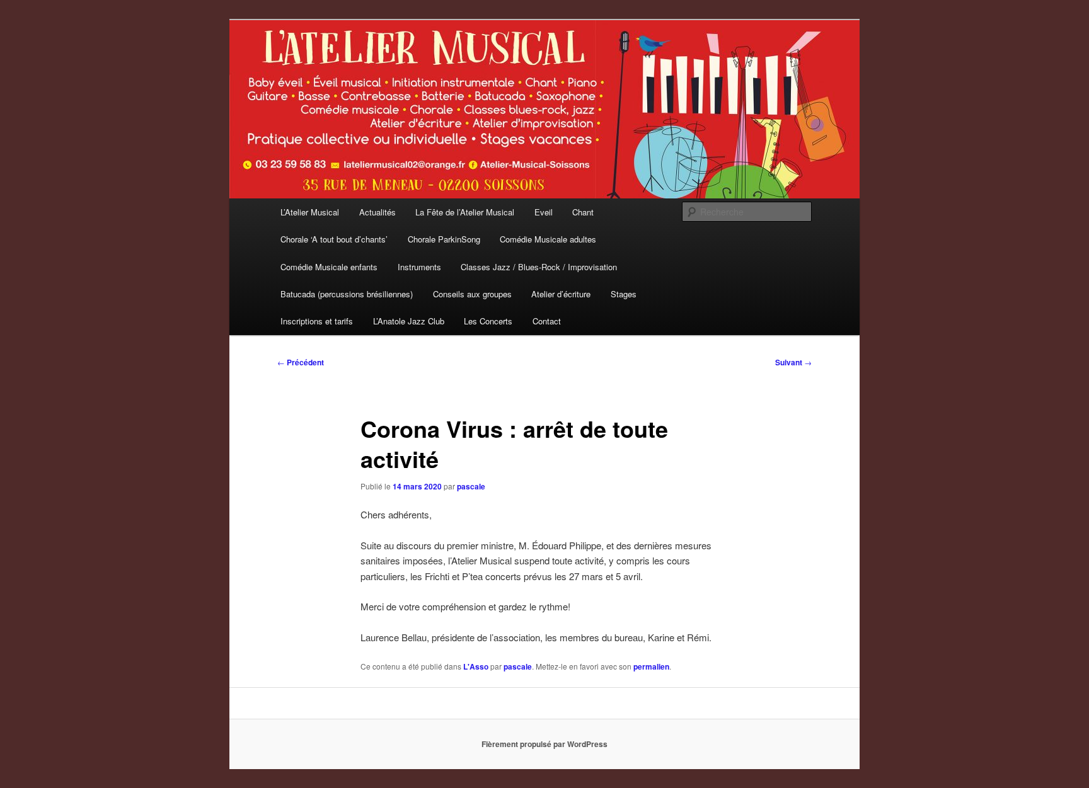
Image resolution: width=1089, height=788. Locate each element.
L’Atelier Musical (309, 212)
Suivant (793, 362)
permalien (651, 666)
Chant (583, 212)
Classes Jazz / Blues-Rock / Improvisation (539, 267)
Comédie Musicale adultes (548, 239)
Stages (624, 294)
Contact (547, 321)
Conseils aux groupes (472, 294)
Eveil (543, 212)
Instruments (419, 267)
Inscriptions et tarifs (316, 321)
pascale (471, 486)
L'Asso (475, 666)
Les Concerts (488, 321)
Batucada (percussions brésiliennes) (346, 294)
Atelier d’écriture (561, 294)
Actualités (377, 212)
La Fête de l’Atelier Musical (464, 212)
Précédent (300, 362)
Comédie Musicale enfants (328, 267)
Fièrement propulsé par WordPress (544, 744)
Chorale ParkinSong (444, 239)
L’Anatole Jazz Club (408, 321)
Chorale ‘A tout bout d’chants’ (334, 239)
